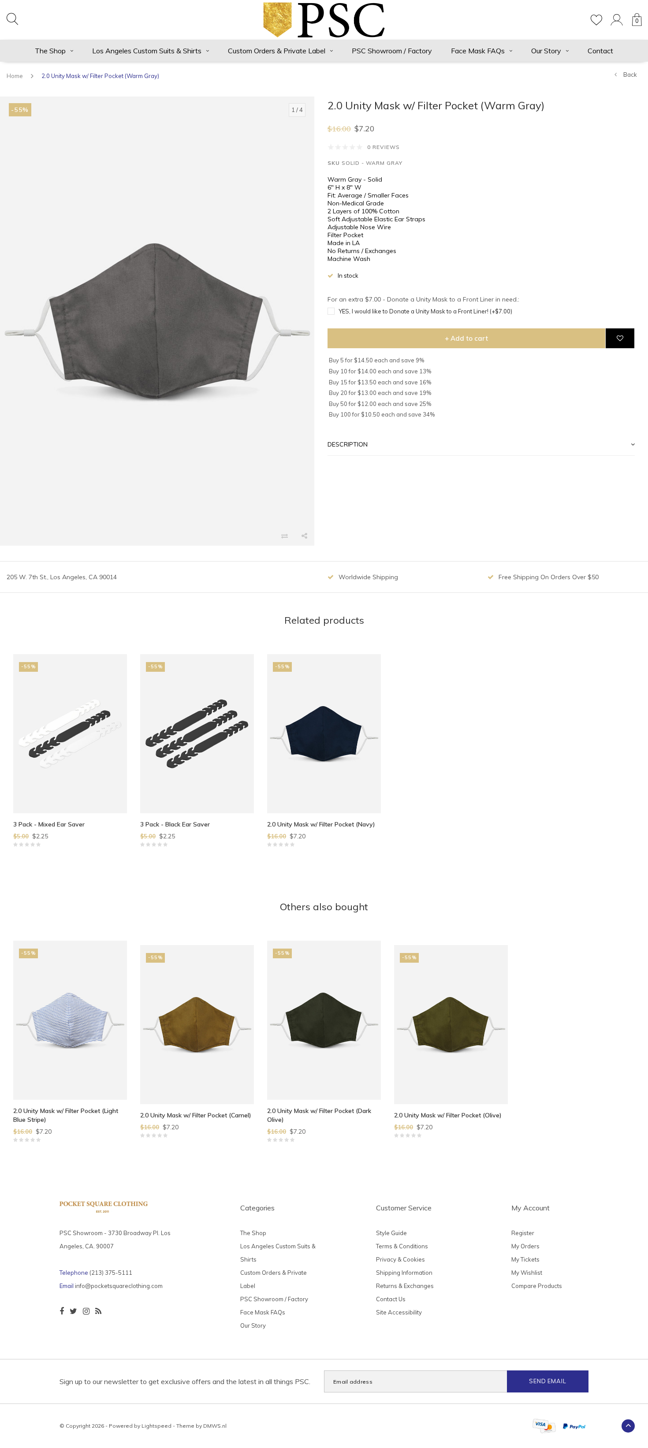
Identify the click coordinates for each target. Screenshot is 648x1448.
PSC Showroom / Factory (392, 50)
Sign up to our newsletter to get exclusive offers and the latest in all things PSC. (185, 1381)
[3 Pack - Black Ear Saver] (197, 733)
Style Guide (391, 1232)
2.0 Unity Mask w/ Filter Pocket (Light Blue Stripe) (65, 1115)
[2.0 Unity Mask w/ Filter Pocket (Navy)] (324, 733)
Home (15, 75)
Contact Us (391, 1299)
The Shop (50, 50)
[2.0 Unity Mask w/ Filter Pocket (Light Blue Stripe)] (70, 1020)
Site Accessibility (399, 1312)
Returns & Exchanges (405, 1285)
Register (522, 1232)
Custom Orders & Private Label (276, 50)
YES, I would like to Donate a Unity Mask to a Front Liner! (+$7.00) (425, 311)
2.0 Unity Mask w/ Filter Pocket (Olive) (448, 1115)
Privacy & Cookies (400, 1259)
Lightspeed (156, 1425)
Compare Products (536, 1285)
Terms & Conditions (402, 1246)
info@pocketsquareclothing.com (119, 1285)
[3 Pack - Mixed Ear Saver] (70, 733)
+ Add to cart (466, 339)
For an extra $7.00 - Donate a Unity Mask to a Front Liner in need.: (423, 300)
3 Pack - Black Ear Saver (175, 824)
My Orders (525, 1246)
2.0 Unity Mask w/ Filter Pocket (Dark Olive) (319, 1115)
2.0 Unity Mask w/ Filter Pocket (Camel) (195, 1115)
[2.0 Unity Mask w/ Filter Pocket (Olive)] (451, 1024)
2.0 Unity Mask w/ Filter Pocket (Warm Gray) (100, 75)
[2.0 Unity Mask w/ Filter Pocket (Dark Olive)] (324, 1020)
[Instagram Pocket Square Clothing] (86, 1311)
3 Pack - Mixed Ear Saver (49, 824)
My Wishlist (526, 1272)
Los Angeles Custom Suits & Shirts (146, 50)
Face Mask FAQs (478, 50)
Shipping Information (404, 1272)
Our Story (546, 50)
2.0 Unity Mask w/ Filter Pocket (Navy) (321, 824)
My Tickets (525, 1259)
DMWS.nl (215, 1425)
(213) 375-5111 (110, 1272)
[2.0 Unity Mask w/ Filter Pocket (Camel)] (197, 1024)
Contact (600, 50)
